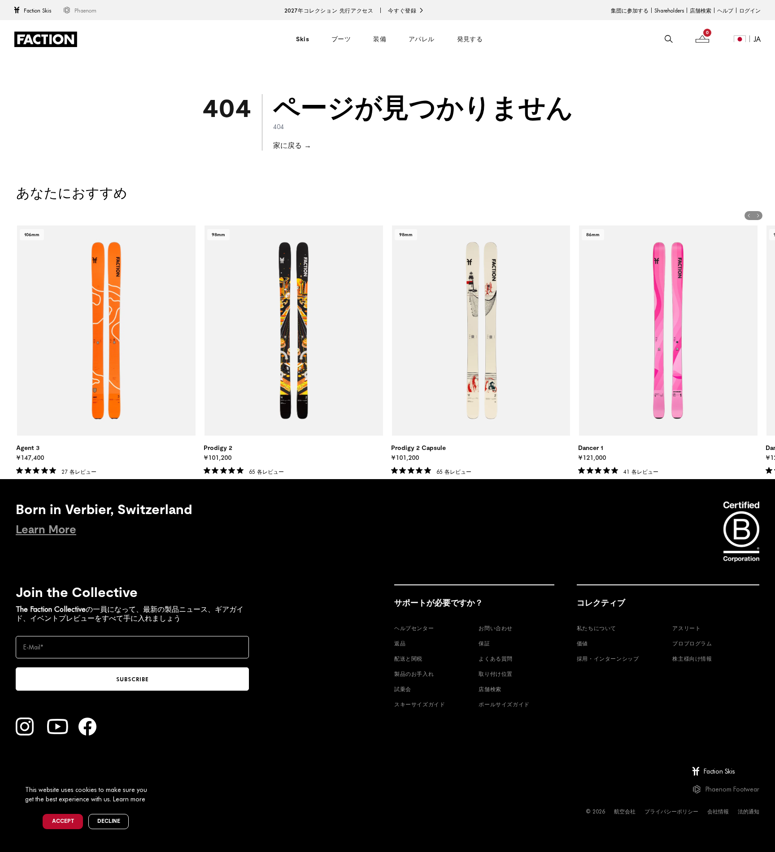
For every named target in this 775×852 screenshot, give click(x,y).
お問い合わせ (496, 628)
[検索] (669, 39)
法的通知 (748, 811)
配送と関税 (408, 658)
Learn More (46, 529)
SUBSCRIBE (132, 679)
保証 (484, 643)
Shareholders (669, 10)
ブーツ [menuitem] (341, 39)
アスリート (686, 628)
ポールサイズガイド (504, 704)
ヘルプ (725, 10)
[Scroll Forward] (757, 215)
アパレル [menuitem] (422, 39)
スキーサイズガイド (419, 704)
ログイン (750, 10)
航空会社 (625, 811)
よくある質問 (496, 658)
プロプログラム (692, 643)
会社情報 (718, 811)
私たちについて (596, 628)
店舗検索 (700, 10)
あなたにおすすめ (71, 193)
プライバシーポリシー (671, 811)
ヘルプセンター (414, 628)
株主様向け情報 (692, 658)
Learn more (129, 799)
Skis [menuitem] (302, 39)
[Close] (157, 774)
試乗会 (402, 689)
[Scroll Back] (749, 215)
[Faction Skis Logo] (45, 39)
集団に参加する (630, 10)
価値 (582, 643)
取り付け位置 (496, 673)
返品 (399, 643)
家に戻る (292, 145)
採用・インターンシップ (608, 658)
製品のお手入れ (414, 673)
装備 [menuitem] (379, 39)
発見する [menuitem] (470, 39)
